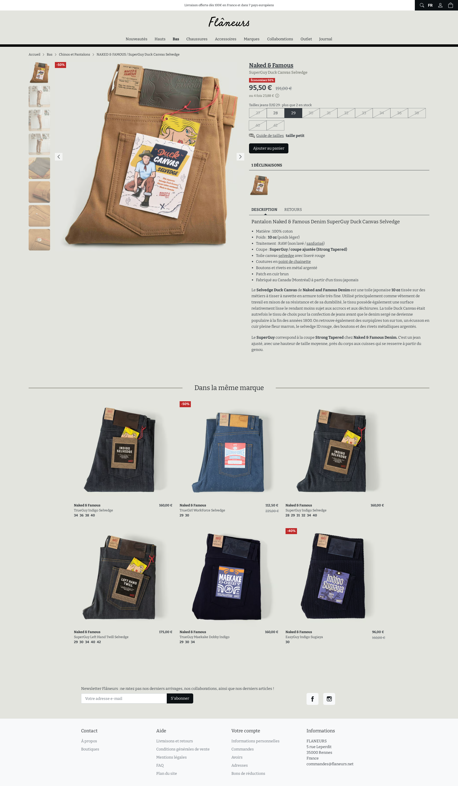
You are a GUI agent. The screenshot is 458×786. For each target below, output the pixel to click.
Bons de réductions (248, 773)
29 (293, 113)
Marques (252, 39)
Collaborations (280, 39)
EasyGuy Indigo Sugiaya (304, 637)
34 (385, 112)
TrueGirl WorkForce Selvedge (202, 510)
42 (278, 125)
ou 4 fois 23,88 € (261, 96)
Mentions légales (171, 757)
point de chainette (294, 261)
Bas (177, 38)
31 (332, 112)
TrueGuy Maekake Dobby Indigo (204, 637)
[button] (451, 5)
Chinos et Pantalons (74, 54)
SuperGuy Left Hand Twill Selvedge (101, 637)
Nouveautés (136, 39)
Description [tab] (264, 209)
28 (275, 113)
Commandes (242, 749)
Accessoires (225, 39)
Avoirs (237, 757)
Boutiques (90, 749)
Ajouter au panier (268, 148)
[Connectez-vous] (440, 5)
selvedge (286, 255)
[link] (123, 450)
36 (402, 112)
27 (261, 112)
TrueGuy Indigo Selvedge (93, 510)
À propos (89, 741)
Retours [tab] (293, 209)
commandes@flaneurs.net (330, 764)
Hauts (160, 39)
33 (367, 112)
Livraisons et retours (174, 741)
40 (261, 125)
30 (314, 112)
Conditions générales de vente (183, 749)
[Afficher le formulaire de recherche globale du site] (421, 5)
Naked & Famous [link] (87, 505)
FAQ (160, 765)
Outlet (306, 39)
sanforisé (315, 243)
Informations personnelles (255, 741)
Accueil (34, 54)
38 (420, 112)
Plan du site (166, 773)
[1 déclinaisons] (259, 185)
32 (349, 112)
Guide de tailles (270, 135)
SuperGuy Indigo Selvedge (306, 510)
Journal (325, 39)
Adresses (239, 765)
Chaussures (197, 39)
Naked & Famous (271, 65)
